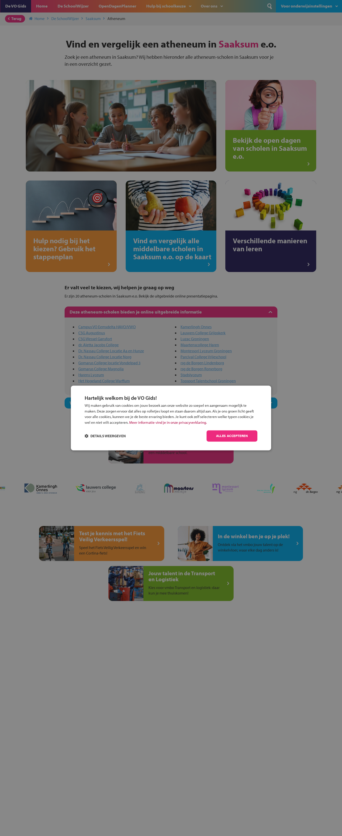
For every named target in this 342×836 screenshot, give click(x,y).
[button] (105, 436)
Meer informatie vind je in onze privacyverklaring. (168, 422)
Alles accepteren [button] (232, 436)
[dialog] (171, 418)
